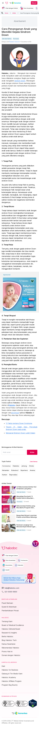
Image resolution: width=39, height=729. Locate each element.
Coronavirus (6, 466)
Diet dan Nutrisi (6, 38)
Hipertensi (24, 470)
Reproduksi (13, 475)
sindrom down (19, 81)
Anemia (32, 470)
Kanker (4, 475)
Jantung (24, 466)
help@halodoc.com (10, 588)
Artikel (14, 13)
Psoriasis (16, 38)
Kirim (32, 452)
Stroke (31, 466)
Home (6, 13)
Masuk (34, 3)
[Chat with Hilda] (35, 543)
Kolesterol (14, 470)
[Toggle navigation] (3, 3)
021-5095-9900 (9, 592)
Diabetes (16, 466)
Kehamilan (5, 470)
